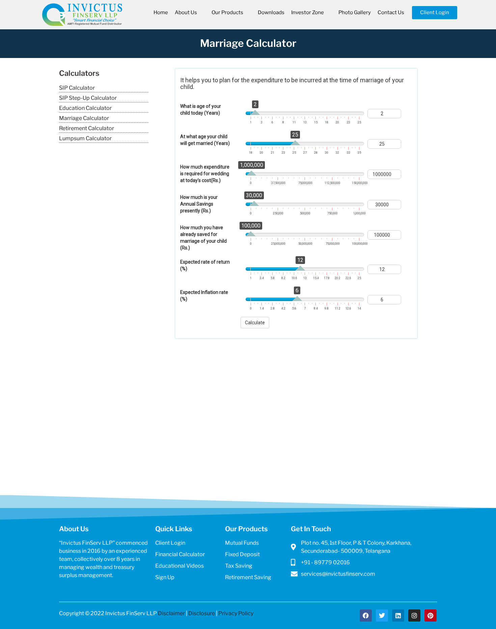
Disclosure (201, 613)
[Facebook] (366, 615)
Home (161, 12)
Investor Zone (307, 12)
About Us (186, 12)
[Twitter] (382, 615)
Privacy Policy (235, 613)
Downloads (271, 12)
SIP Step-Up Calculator (88, 98)
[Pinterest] (430, 615)
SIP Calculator (77, 88)
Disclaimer (171, 613)
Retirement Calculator (86, 128)
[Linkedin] (398, 615)
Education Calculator (85, 108)
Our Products (227, 12)
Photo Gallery (354, 12)
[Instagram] (414, 615)
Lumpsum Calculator (85, 138)
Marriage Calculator (84, 118)
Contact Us (391, 12)
